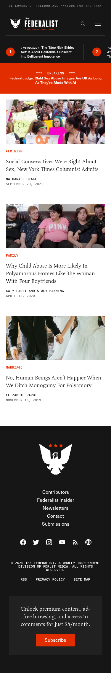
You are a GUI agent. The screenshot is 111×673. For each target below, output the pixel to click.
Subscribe (55, 640)
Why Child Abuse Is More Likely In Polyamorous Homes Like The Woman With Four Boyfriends (50, 273)
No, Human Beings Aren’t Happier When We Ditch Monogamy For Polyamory (53, 381)
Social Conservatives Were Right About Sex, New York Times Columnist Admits (52, 165)
